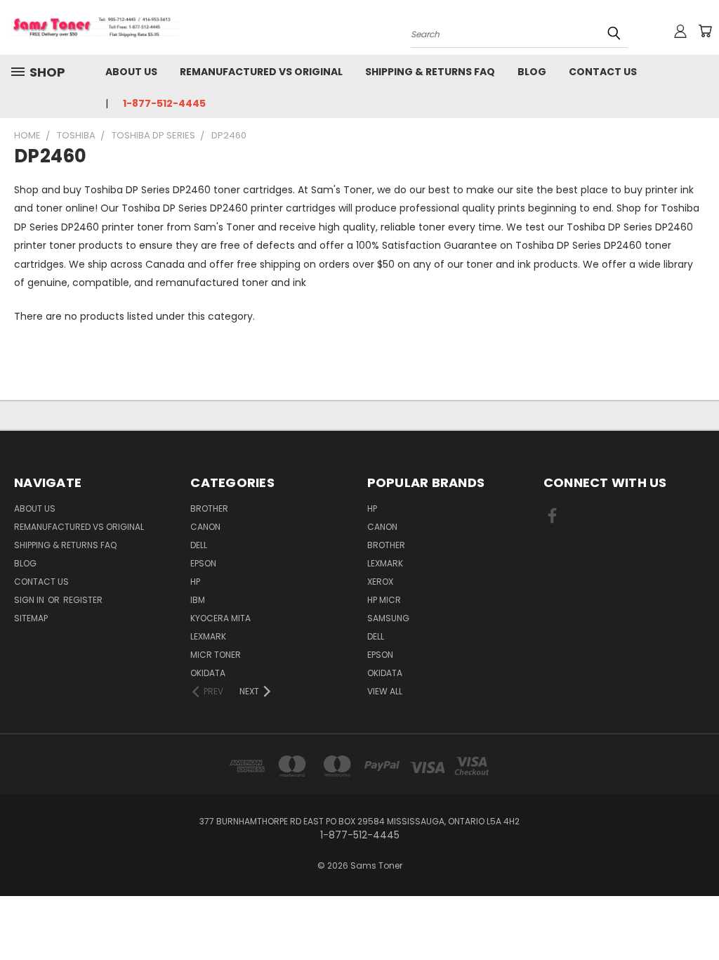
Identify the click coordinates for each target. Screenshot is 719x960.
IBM (197, 600)
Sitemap (31, 618)
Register (83, 600)
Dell (198, 545)
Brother (209, 508)
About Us (131, 72)
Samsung (388, 618)
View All (384, 691)
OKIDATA (207, 673)
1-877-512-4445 (164, 103)
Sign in (30, 600)
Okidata (384, 673)
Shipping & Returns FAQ (430, 72)
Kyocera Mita (220, 618)
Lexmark (208, 636)
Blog (531, 72)
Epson (203, 563)
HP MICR (384, 600)
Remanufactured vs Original (261, 72)
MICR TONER (215, 655)
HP (195, 582)
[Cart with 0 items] (705, 31)
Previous (697, 916)
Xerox (380, 582)
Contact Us (603, 72)
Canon (205, 527)
